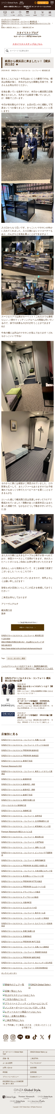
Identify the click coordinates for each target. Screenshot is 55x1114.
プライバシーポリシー (11, 1077)
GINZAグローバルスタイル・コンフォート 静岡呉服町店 (23, 860)
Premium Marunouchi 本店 (11, 766)
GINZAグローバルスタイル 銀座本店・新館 (18, 790)
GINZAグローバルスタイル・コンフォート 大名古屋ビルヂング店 (26, 871)
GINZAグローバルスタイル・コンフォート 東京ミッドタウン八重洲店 (26, 772)
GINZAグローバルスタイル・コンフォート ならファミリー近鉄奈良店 (26, 924)
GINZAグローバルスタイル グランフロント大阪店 (20, 892)
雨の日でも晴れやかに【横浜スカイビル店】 (35, 669)
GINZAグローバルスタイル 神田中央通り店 (18, 800)
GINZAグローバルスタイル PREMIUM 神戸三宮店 (20, 942)
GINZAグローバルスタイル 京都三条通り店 (18, 931)
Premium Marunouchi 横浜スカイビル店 (16, 832)
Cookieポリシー (36, 1077)
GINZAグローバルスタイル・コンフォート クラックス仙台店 (25, 745)
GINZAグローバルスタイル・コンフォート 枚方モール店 (23, 913)
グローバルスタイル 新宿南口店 (13, 805)
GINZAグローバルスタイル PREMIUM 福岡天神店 (20, 957)
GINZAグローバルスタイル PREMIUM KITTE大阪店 (21, 881)
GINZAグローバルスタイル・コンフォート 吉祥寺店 (21, 816)
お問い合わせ (7, 1068)
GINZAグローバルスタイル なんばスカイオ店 (19, 908)
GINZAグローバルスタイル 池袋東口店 (16, 811)
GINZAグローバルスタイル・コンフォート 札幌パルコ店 (23, 740)
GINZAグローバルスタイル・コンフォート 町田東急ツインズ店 (26, 826)
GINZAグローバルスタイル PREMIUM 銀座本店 (20, 750)
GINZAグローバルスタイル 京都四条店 (16, 936)
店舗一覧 (6, 1058)
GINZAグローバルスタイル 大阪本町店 (16, 902)
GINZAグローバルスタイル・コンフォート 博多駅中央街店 (24, 952)
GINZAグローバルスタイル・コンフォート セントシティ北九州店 (26, 963)
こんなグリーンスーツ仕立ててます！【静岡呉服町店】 (24, 666)
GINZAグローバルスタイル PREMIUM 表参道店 (20, 756)
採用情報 (33, 1072)
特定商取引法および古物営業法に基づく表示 (13, 1082)
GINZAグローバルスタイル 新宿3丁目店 (16, 761)
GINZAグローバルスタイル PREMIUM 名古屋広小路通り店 (24, 866)
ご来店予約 (34, 1058)
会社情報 (33, 1068)
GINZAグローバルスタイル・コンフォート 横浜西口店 (22, 837)
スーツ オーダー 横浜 (16, 658)
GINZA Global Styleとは (38, 1052)
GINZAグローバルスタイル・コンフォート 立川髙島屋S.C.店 (25, 821)
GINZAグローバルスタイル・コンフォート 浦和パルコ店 (23, 847)
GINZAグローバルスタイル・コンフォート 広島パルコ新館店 (25, 947)
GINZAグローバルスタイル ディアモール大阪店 (19, 897)
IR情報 (5, 1072)
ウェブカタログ (35, 1063)
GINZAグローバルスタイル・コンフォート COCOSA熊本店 (24, 968)
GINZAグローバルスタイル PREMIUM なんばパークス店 (23, 887)
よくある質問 (7, 1063)
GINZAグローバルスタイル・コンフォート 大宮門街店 (22, 842)
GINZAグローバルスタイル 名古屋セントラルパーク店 (22, 876)
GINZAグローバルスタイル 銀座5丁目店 (16, 795)
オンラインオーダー (9, 973)
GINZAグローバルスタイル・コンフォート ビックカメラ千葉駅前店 (26, 854)
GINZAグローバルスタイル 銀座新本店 (16, 779)
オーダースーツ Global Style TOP (13, 1053)
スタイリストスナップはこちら (27, 44)
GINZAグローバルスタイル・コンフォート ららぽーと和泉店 (25, 918)
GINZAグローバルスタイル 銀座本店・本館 (18, 784)
